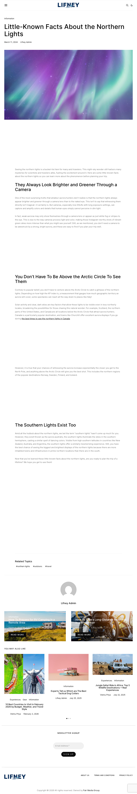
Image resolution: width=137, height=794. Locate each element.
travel (48, 566)
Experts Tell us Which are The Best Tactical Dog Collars (68, 692)
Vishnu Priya (15, 714)
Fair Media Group (91, 790)
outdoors (38, 566)
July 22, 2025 (119, 695)
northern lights (23, 566)
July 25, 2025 (76, 698)
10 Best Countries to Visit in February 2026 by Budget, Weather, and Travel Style (24, 706)
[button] (132, 5)
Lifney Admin (26, 42)
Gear (25, 699)
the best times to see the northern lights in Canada (46, 318)
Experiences (80, 617)
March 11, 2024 (11, 42)
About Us (85, 775)
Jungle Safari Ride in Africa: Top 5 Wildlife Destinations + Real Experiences (113, 687)
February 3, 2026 (31, 714)
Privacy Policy (126, 775)
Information (9, 18)
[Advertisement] (68, 144)
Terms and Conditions (104, 775)
